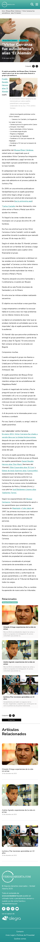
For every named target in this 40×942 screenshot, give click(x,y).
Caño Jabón (26, 508)
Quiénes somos (20, 939)
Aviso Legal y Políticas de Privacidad (20, 935)
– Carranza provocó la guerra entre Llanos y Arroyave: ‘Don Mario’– (23, 126)
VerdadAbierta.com (9, 904)
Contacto (20, 931)
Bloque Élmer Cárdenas (13, 11)
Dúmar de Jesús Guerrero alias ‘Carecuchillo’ (20, 470)
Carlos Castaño (9, 206)
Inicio (3, 11)
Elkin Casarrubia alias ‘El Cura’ (22, 467)
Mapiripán (16, 508)
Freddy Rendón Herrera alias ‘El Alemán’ (5, 85)
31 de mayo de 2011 (8, 58)
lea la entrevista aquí (23, 201)
